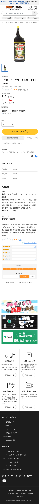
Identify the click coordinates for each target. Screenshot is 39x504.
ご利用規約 (11, 490)
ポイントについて (8, 103)
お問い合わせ (19, 496)
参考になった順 (30, 269)
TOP (3, 22)
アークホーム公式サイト (13, 469)
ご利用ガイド (10, 422)
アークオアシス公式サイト (14, 462)
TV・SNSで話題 (7, 18)
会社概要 (23, 493)
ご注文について (10, 429)
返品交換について (11, 436)
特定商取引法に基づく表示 (24, 490)
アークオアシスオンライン (14, 466)
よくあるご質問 (10, 440)
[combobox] (17, 13)
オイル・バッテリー (25, 22)
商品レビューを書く (30, 243)
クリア (32, 276)
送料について (7, 113)
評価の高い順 (19, 269)
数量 (3, 121)
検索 (25, 276)
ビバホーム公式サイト (13, 451)
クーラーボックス (33, 18)
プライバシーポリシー (12, 493)
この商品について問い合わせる (13, 143)
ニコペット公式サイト (13, 458)
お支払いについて (11, 433)
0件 (20, 240)
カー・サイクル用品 (11, 22)
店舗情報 (30, 493)
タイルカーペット (19, 18)
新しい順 (8, 269)
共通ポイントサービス (19, 2)
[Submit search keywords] (34, 13)
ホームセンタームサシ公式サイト (16, 455)
